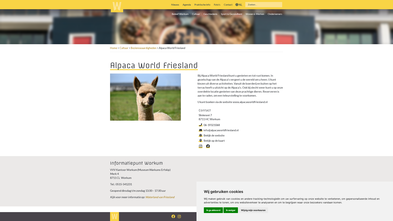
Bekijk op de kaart (214, 140)
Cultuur (196, 13)
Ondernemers (275, 13)
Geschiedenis (210, 13)
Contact (228, 4)
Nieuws (175, 4)
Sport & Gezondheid (231, 13)
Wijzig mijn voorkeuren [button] (253, 210)
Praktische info (202, 4)
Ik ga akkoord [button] (213, 210)
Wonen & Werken (255, 13)
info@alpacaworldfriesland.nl (221, 130)
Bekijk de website (214, 135)
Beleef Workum (180, 13)
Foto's (217, 4)
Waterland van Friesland (159, 197)
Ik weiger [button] (230, 210)
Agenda (187, 4)
